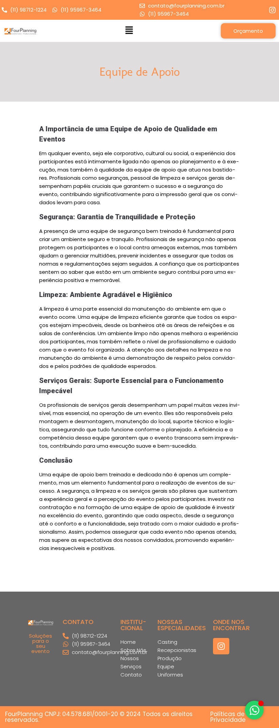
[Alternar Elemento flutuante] (254, 710)
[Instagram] (221, 646)
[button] (129, 30)
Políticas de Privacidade (228, 717)
